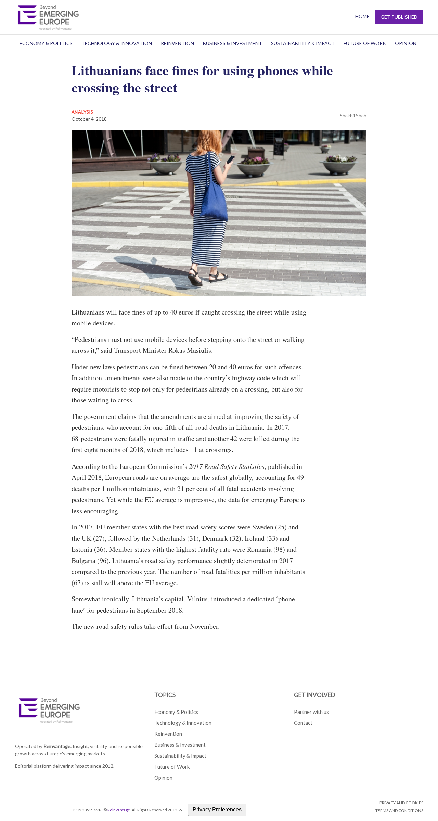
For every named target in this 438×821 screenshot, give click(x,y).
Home (362, 16)
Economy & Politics (46, 43)
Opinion (405, 43)
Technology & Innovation (116, 43)
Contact (303, 723)
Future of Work (365, 43)
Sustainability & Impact (303, 43)
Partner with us (311, 712)
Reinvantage (118, 809)
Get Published (399, 17)
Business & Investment (232, 43)
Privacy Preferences (217, 809)
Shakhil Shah (353, 115)
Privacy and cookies (401, 802)
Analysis (82, 112)
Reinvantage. (57, 746)
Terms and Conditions (399, 810)
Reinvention (177, 43)
